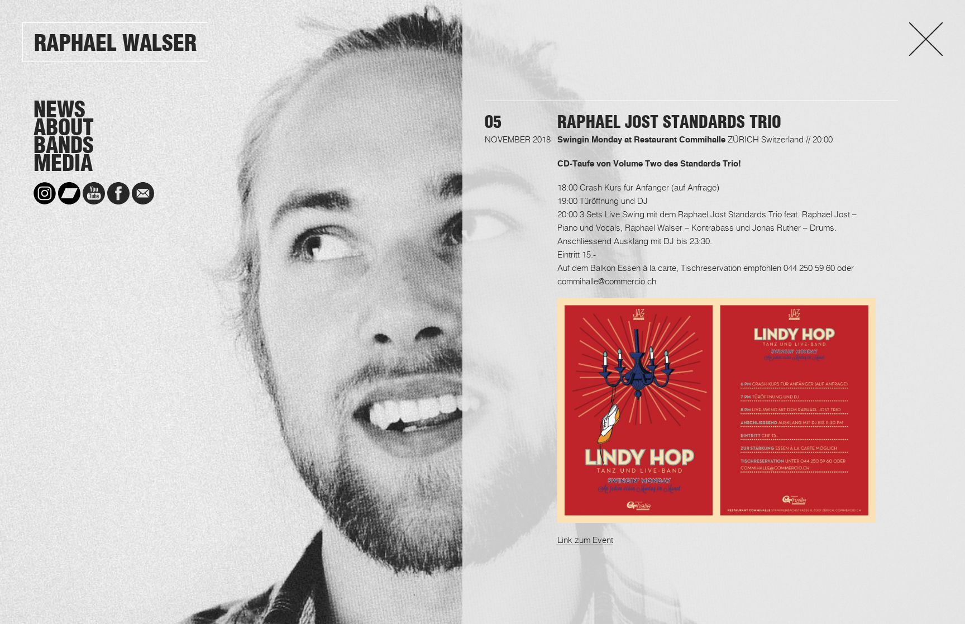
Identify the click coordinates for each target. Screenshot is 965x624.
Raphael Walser (115, 42)
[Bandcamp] (69, 193)
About (64, 127)
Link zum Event (585, 540)
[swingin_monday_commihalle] (716, 516)
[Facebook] (118, 193)
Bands (64, 145)
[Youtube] (94, 193)
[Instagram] (45, 193)
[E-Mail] (143, 193)
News (59, 109)
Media (63, 163)
